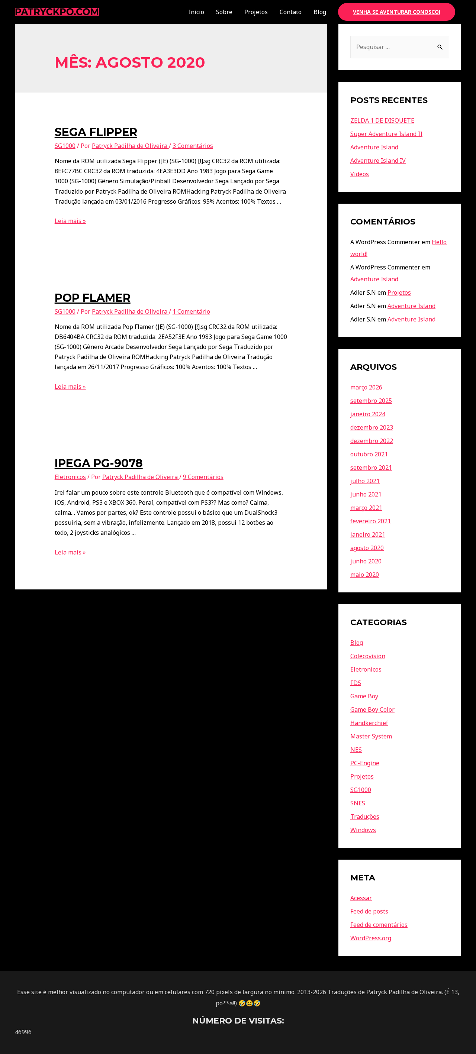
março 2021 (366, 508)
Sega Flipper (96, 132)
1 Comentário (191, 311)
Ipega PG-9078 (99, 463)
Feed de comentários (379, 925)
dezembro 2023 (371, 427)
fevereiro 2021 (370, 521)
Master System (371, 736)
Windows (363, 830)
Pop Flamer (93, 298)
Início (196, 12)
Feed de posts (369, 911)
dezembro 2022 (371, 441)
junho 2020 (366, 561)
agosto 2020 (367, 548)
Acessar (361, 898)
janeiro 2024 (367, 414)
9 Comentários (203, 477)
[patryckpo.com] (57, 11)
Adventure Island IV (378, 160)
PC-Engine (364, 763)
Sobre (224, 12)
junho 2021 (366, 494)
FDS (355, 683)
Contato (291, 12)
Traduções (364, 816)
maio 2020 (364, 574)
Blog (319, 12)
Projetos (256, 12)
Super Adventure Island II (386, 134)
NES (356, 750)
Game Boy (364, 696)
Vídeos (359, 174)
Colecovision (367, 656)
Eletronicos (70, 477)
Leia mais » (70, 221)
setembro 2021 (371, 467)
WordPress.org (370, 938)
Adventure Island (374, 147)
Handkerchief (369, 723)
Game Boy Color (372, 709)
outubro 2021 (369, 454)
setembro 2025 (371, 401)
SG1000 (65, 146)
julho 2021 (365, 481)
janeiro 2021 (367, 534)
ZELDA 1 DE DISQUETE (382, 120)
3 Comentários (193, 146)
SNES (357, 803)
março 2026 (366, 387)
